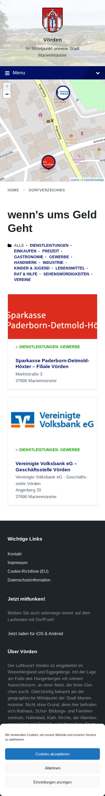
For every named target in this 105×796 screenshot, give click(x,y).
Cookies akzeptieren (52, 754)
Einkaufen (25, 251)
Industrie (53, 263)
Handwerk (25, 263)
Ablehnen (52, 768)
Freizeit (50, 251)
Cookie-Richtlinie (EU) (28, 571)
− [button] (7, 94)
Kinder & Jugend (32, 268)
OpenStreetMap (94, 180)
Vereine (22, 280)
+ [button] (7, 86)
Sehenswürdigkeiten (66, 274)
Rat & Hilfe (25, 274)
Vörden (52, 40)
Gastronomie (28, 257)
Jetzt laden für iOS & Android (35, 633)
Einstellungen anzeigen (52, 782)
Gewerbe (59, 257)
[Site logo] (52, 31)
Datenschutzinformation (29, 580)
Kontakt (14, 554)
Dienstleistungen (49, 245)
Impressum (18, 562)
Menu (19, 72)
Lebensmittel (70, 268)
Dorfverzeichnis (47, 190)
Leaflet (75, 180)
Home (13, 190)
